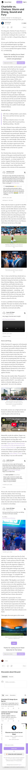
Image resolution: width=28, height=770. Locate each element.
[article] (14, 704)
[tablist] (7, 676)
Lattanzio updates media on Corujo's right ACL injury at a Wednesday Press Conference (8, 716)
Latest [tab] (6, 695)
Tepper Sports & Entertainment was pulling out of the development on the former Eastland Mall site (13, 445)
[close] (23, 726)
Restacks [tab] (11, 676)
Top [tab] (3, 695)
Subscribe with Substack (15, 754)
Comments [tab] (4, 676)
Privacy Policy (19, 760)
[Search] (25, 695)
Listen (24, 23)
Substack (6, 767)
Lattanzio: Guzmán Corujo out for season (9, 712)
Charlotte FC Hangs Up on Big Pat (9, 700)
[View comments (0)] (7, 27)
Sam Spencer (8, 22)
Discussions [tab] (12, 695)
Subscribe (19, 2)
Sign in (25, 2)
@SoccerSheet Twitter (16, 454)
